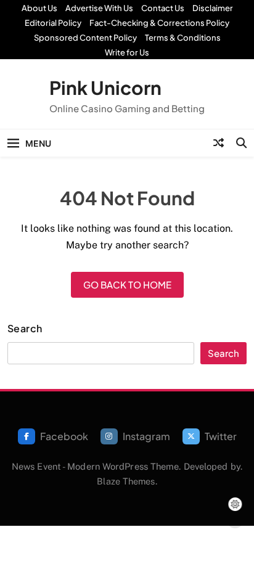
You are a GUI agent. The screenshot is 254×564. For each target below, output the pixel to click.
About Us (39, 8)
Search (25, 328)
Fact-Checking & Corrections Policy (159, 23)
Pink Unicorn (105, 87)
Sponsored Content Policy (85, 38)
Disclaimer (212, 8)
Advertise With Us (99, 8)
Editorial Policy (53, 23)
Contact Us (162, 8)
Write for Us (127, 52)
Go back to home (127, 284)
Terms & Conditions (183, 38)
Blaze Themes (126, 481)
